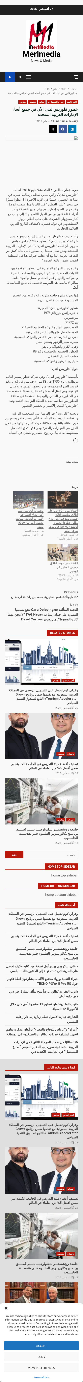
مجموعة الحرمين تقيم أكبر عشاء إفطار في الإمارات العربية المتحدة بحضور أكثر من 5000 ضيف (30, 518)
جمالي (41, 101)
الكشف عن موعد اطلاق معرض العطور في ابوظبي (64, 567)
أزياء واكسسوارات (55, 101)
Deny (41, 1357)
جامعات (70, 754)
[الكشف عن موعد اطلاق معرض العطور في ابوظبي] (63, 552)
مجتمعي (32, 101)
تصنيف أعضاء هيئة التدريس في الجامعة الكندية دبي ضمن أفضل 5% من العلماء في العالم (41, 736)
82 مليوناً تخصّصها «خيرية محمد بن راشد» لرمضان (44, 594)
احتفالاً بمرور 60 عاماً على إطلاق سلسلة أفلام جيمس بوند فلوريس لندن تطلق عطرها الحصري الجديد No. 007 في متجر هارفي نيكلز (63, 520)
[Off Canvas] (75, 77)
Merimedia (41, 54)
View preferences (41, 1368)
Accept (41, 1346)
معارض (23, 101)
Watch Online (10, 77)
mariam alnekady (66, 121)
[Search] (20, 77)
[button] (6, 1308)
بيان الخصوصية (41, 1377)
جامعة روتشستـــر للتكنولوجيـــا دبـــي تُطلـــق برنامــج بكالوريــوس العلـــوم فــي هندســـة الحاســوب (41, 801)
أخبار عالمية (72, 101)
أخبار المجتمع (68, 680)
